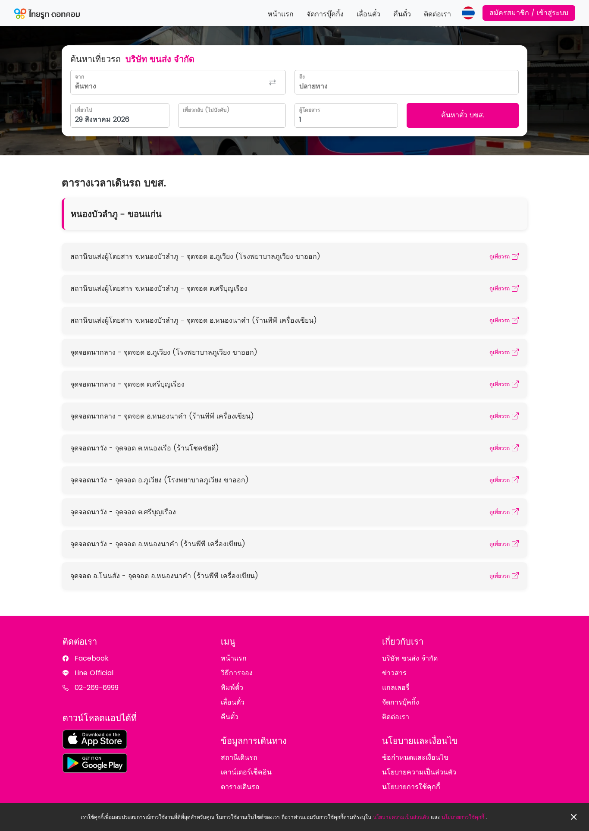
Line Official (94, 673)
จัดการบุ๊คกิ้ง (325, 14)
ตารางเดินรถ (240, 787)
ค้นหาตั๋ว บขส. (462, 115)
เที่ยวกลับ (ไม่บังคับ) (206, 109)
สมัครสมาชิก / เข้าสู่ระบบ (528, 13)
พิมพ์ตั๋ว (232, 687)
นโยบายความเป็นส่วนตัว (401, 817)
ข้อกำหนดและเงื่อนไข (415, 757)
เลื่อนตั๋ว (368, 14)
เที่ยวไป (83, 109)
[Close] (574, 817)
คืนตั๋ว (402, 14)
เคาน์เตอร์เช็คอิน (246, 772)
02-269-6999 (97, 687)
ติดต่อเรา (437, 14)
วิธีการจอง (237, 673)
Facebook (92, 658)
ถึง (302, 76)
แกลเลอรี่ (396, 687)
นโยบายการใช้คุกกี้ (463, 817)
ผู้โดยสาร (309, 109)
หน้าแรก (281, 14)
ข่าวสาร (394, 673)
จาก (79, 76)
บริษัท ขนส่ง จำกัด (410, 658)
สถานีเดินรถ (239, 757)
